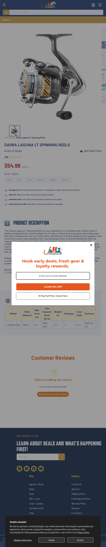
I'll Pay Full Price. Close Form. (53, 296)
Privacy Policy (83, 532)
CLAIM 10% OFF (53, 286)
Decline (80, 540)
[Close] (91, 245)
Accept (52, 540)
